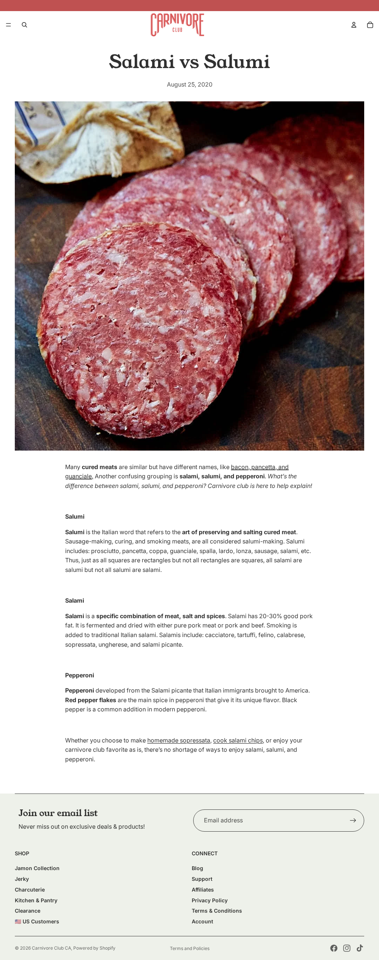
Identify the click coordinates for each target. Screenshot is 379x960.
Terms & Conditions (217, 910)
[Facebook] (333, 948)
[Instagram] (346, 948)
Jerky (22, 879)
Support (202, 879)
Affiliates (203, 889)
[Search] (24, 25)
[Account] (354, 25)
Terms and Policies (189, 948)
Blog (197, 868)
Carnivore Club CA (51, 948)
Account (202, 921)
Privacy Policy (210, 900)
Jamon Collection (37, 868)
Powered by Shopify (94, 948)
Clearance (27, 910)
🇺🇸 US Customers (37, 921)
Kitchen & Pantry (36, 900)
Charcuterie (30, 889)
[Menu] (8, 24)
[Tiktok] (359, 948)
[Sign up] (353, 820)
